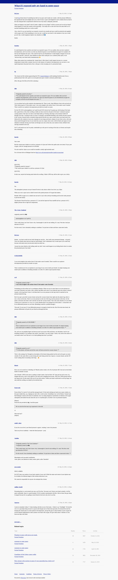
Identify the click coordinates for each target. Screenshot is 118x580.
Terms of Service (37, 574)
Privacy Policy (47, 574)
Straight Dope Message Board (8, 1)
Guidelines (29, 574)
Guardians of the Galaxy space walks (25, 554)
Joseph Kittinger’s (45, 76)
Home (16, 574)
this (19, 18)
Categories (22, 574)
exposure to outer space (21, 541)
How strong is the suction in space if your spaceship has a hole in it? (34, 561)
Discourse (23, 577)
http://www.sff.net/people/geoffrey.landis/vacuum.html (49, 152)
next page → (17, 522)
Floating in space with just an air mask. (25, 535)
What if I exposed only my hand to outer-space (36, 5)
